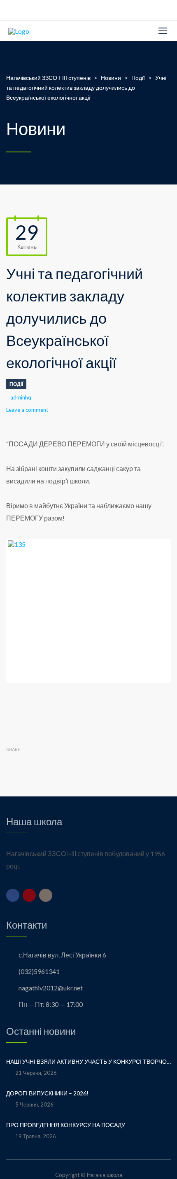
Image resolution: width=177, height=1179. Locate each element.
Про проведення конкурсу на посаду (65, 1124)
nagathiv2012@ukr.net (51, 988)
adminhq (20, 397)
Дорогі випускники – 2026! (48, 1093)
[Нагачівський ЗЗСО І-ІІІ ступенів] (18, 31)
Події (16, 384)
